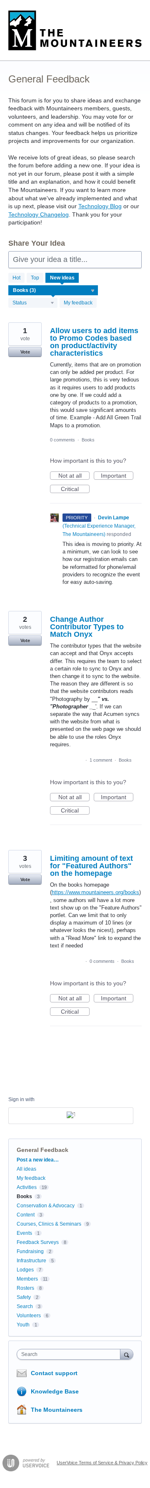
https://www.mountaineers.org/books (95, 892)
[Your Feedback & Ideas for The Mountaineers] (75, 30)
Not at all (74, 476)
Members (27, 1279)
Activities (27, 1187)
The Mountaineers (56, 1409)
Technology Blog (100, 206)
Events (24, 1233)
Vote (25, 351)
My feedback (78, 303)
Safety (24, 1297)
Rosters (25, 1288)
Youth (23, 1325)
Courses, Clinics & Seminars (49, 1224)
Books (88, 439)
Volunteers (29, 1316)
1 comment (101, 760)
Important (117, 476)
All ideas (26, 1169)
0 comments (62, 439)
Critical (75, 489)
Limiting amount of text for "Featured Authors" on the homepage (91, 865)
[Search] (126, 1354)
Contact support (54, 1373)
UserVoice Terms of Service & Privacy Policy (102, 1462)
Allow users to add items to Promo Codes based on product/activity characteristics (94, 342)
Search (25, 1306)
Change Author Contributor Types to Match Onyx (87, 626)
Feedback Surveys (38, 1242)
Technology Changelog (38, 214)
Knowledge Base (55, 1391)
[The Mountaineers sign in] (70, 1115)
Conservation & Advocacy (46, 1206)
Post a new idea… (38, 1160)
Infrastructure (31, 1261)
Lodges (25, 1270)
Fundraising (30, 1251)
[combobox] (70, 1354)
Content (26, 1215)
